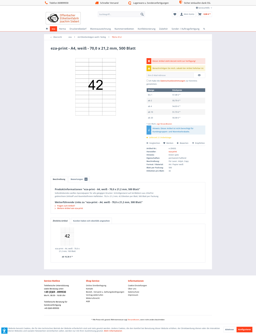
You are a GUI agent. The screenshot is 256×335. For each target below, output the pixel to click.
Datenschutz (133, 292)
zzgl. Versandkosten (164, 124)
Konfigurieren (244, 329)
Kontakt (89, 288)
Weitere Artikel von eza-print (70, 208)
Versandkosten (133, 319)
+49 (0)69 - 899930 (55, 292)
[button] (4, 331)
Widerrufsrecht (93, 298)
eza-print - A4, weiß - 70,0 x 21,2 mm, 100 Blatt (67, 249)
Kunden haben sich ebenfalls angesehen (91, 221)
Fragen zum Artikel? (66, 205)
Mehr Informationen (113, 331)
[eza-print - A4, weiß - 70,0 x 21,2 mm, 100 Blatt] (67, 236)
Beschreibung (59, 179)
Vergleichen (154, 143)
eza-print (173, 151)
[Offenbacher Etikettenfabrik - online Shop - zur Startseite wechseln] (63, 18)
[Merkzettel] (175, 14)
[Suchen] (142, 14)
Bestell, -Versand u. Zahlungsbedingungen (105, 292)
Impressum (133, 295)
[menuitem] (121, 14)
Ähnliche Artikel (60, 221)
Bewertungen (79, 179)
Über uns (132, 288)
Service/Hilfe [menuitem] (204, 8)
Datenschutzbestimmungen (172, 80)
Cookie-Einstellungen (137, 285)
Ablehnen (229, 329)
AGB (88, 301)
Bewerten (184, 143)
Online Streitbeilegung (96, 285)
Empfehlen (200, 143)
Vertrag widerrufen (94, 295)
